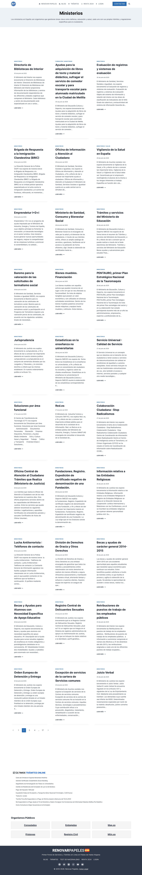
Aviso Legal (83, 869)
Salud (108, 146)
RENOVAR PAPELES (49, 4)
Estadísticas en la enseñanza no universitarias (67, 344)
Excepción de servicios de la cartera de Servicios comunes (70, 676)
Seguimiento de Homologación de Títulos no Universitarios (34, 783)
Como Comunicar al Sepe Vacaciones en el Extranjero (33, 805)
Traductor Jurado (21, 796)
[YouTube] (78, 864)
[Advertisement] (69, 43)
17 (43, 730)
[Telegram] (73, 864)
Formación (59, 61)
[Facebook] (59, 864)
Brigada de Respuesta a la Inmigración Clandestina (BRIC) (28, 153)
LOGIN (100, 4)
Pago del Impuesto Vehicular (25, 790)
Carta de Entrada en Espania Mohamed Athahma (31, 777)
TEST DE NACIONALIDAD (70, 859)
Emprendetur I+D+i (26, 212)
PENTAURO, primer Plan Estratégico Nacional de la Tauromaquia (112, 277)
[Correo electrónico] (82, 864)
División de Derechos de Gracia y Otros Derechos (69, 546)
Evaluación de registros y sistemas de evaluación (112, 69)
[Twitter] (64, 864)
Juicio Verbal (105, 672)
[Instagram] (68, 864)
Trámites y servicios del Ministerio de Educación (110, 216)
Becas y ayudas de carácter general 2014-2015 (112, 546)
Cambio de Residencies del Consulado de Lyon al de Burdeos (35, 787)
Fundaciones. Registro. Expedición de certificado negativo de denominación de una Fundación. (70, 479)
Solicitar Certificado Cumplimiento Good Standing (32, 780)
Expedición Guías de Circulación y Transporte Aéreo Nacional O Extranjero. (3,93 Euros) (44, 793)
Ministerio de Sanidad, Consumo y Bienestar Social (70, 216)
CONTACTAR (119, 4)
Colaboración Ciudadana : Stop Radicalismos (108, 410)
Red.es (59, 405)
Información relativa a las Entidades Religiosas (111, 475)
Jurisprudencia (24, 340)
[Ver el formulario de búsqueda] (129, 4)
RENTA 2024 (89, 4)
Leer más (18, 108)
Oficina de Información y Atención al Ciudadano (70, 153)
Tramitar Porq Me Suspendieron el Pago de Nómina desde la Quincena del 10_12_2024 (43, 799)
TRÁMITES (75, 4)
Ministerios (18, 61)
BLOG (63, 4)
